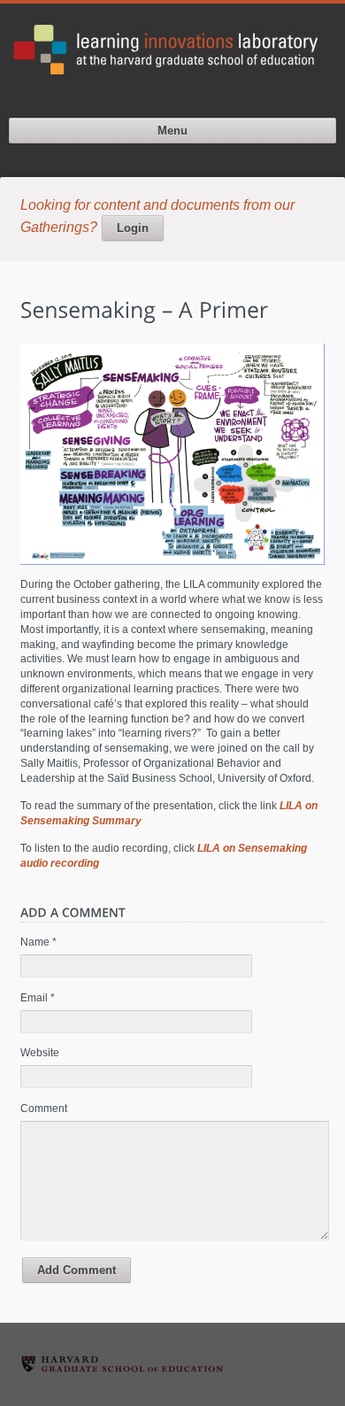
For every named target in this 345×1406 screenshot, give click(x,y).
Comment (43, 1108)
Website (39, 1053)
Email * (37, 998)
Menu (172, 130)
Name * (38, 942)
